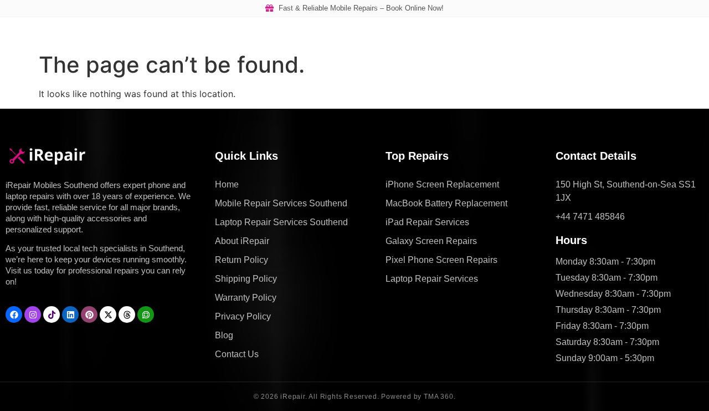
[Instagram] (32, 314)
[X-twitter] (108, 314)
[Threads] (127, 314)
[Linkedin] (70, 314)
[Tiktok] (51, 314)
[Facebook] (14, 314)
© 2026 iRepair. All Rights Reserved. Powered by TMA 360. (355, 396)
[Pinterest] (89, 314)
